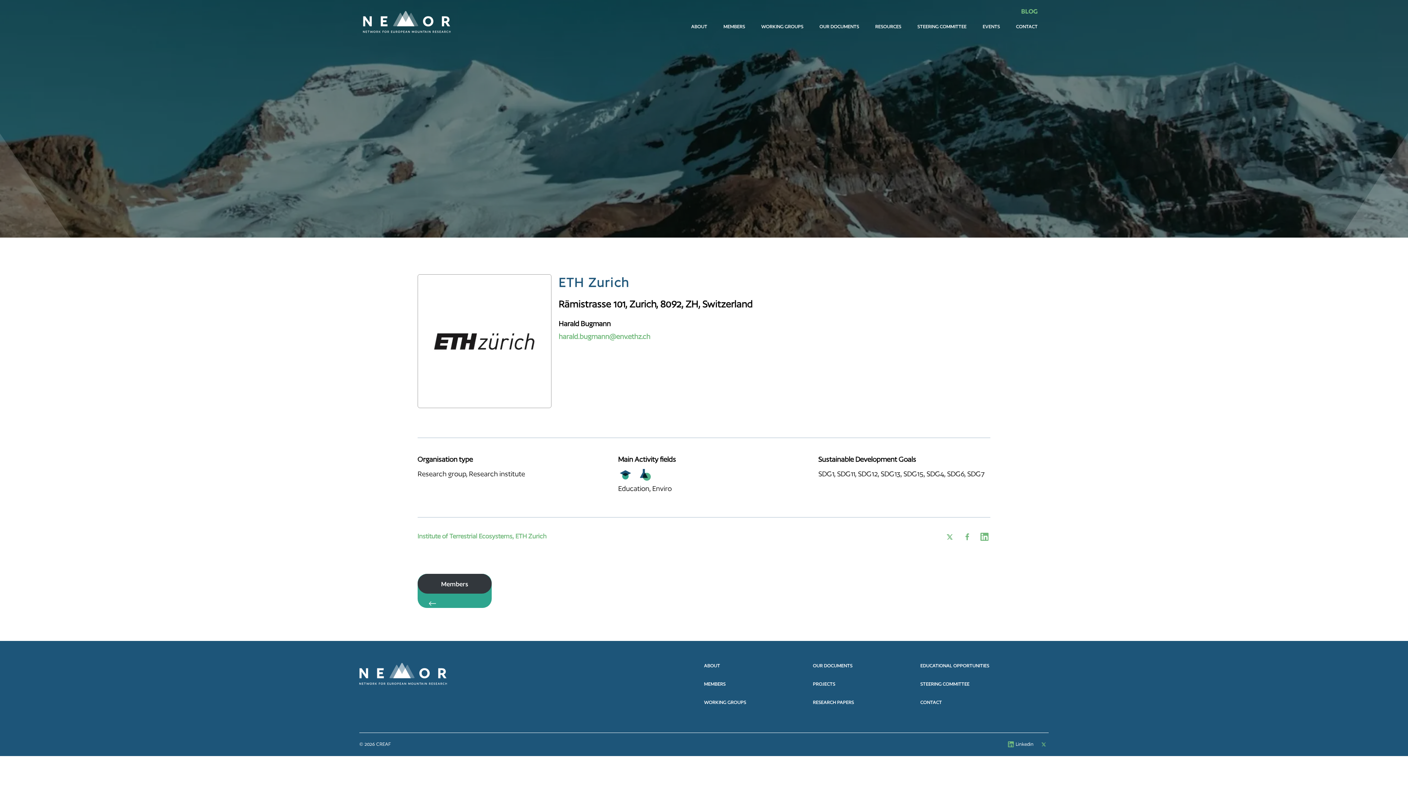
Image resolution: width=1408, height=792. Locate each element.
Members (734, 26)
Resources (888, 26)
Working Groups (782, 26)
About (699, 26)
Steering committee (942, 26)
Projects (824, 684)
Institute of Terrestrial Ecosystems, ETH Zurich (482, 536)
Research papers (833, 702)
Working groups (725, 702)
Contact (1027, 26)
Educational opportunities (954, 665)
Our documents (839, 26)
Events (991, 26)
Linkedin (1025, 744)
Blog (1029, 11)
